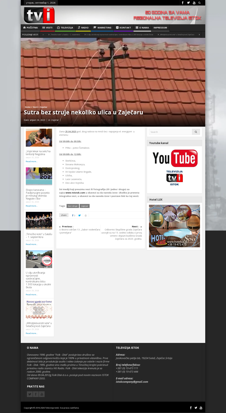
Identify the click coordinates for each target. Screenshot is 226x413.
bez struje (72, 206)
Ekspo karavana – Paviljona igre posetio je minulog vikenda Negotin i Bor (38, 194)
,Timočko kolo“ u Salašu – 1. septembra (46, 35)
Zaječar (43, 107)
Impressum (160, 27)
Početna (32, 27)
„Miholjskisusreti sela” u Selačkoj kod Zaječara (157, 35)
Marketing (104, 27)
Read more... (32, 161)
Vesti (49, 27)
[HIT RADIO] (174, 169)
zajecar (84, 206)
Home (28, 107)
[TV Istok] (39, 14)
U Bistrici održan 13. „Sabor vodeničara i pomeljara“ (79, 229)
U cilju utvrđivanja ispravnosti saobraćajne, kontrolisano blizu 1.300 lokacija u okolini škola (100, 35)
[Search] (196, 132)
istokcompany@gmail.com (132, 381)
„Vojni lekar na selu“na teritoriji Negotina (38, 153)
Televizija (67, 27)
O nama (144, 27)
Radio (85, 27)
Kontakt (125, 27)
